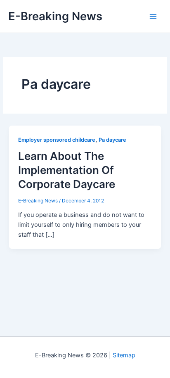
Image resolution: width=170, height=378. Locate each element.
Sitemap (124, 355)
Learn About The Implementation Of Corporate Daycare (66, 170)
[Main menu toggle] (153, 16)
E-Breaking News (55, 16)
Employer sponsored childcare (56, 140)
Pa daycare (112, 140)
